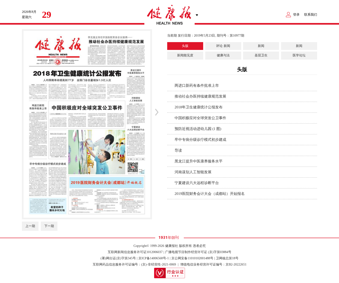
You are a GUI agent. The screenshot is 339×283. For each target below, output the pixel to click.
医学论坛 (299, 55)
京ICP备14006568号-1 (153, 258)
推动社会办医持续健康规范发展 (200, 96)
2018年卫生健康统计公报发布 (199, 107)
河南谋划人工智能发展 (193, 172)
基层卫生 (261, 55)
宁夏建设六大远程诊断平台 (197, 183)
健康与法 (223, 55)
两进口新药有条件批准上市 (197, 85)
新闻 (261, 46)
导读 (178, 150)
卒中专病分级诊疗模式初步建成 (200, 140)
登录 (296, 14)
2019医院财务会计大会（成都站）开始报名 (210, 194)
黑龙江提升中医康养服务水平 (199, 161)
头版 (185, 46)
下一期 (49, 226)
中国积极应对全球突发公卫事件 (200, 118)
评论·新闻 (223, 46)
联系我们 (310, 14)
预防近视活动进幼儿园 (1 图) (198, 129)
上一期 (30, 226)
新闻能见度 (185, 55)
